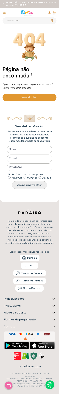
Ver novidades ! (30, 97)
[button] (29, 320)
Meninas (17, 178)
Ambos (46, 178)
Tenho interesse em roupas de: (26, 174)
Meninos (32, 178)
